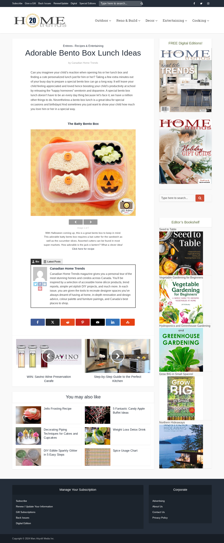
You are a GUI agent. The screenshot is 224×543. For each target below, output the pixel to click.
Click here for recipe (83, 248)
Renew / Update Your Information (34, 506)
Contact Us (158, 512)
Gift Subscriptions (25, 512)
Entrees (68, 45)
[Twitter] (35, 284)
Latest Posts (54, 261)
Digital (74, 3)
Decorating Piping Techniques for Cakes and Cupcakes (61, 433)
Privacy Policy (160, 517)
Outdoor (101, 20)
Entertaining (173, 20)
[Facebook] (40, 284)
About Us (157, 506)
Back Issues (44, 3)
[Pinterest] (40, 288)
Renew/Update (61, 3)
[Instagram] (45, 284)
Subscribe (17, 3)
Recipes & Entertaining (89, 45)
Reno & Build (126, 20)
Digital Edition (23, 523)
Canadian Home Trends (85, 62)
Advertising (158, 500)
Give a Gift (30, 3)
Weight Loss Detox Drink (129, 429)
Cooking (199, 20)
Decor (150, 20)
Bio (37, 261)
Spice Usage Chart (125, 450)
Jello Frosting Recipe (57, 408)
